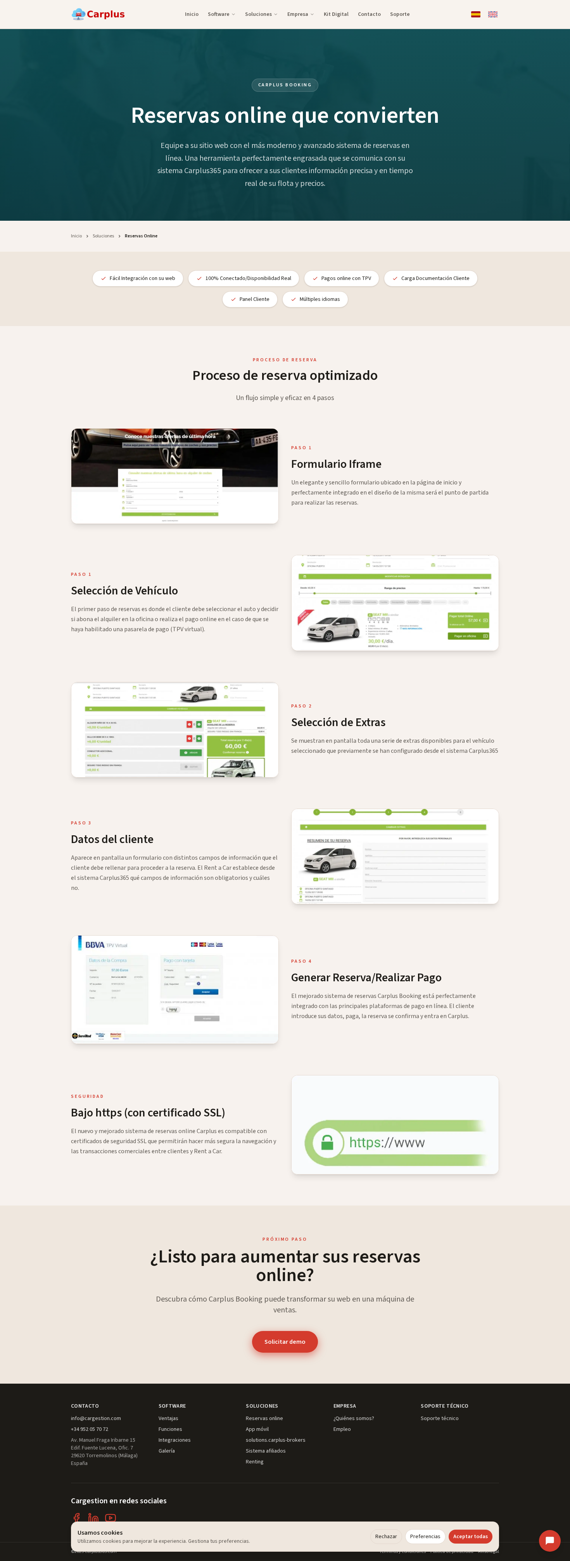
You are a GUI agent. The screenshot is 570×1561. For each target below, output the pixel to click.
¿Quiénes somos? (353, 1418)
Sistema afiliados (266, 1451)
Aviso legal (488, 1552)
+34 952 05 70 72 (89, 1429)
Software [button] (219, 14)
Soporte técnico (440, 1418)
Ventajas (168, 1418)
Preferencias (425, 1536)
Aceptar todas (470, 1536)
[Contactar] (550, 1541)
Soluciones (103, 236)
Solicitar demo (285, 1342)
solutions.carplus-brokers (276, 1440)
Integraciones (175, 1440)
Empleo (342, 1429)
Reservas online (264, 1418)
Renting (255, 1462)
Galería (167, 1451)
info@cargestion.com (96, 1418)
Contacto (369, 14)
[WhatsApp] (550, 1493)
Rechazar (386, 1536)
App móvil (257, 1429)
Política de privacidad (451, 1552)
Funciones (170, 1429)
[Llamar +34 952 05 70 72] (550, 1517)
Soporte (400, 14)
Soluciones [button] (258, 14)
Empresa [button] (297, 14)
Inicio (192, 14)
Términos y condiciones (402, 1552)
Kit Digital (336, 14)
